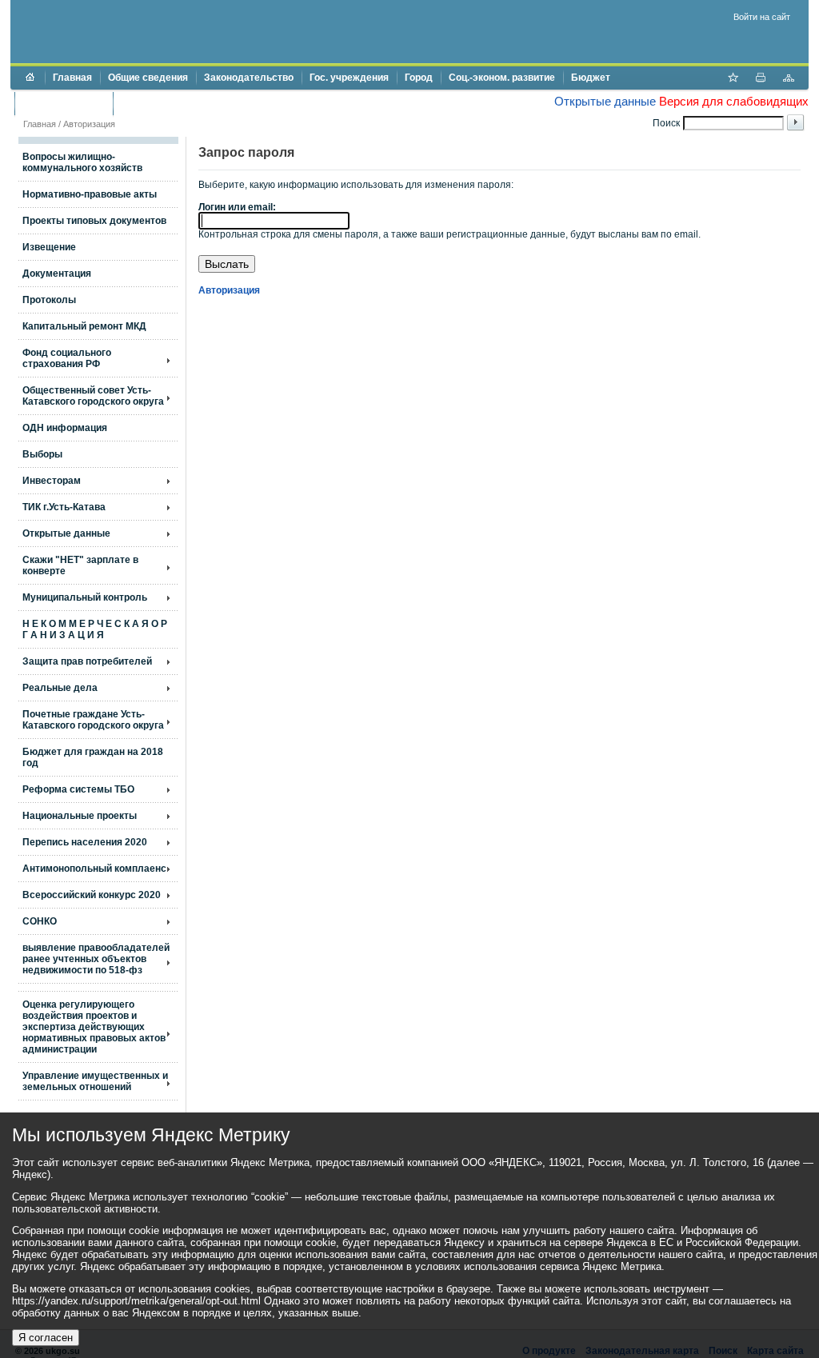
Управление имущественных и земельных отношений (95, 1081)
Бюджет (590, 77)
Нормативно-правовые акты (89, 194)
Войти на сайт (761, 17)
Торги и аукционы (63, 103)
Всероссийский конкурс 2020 (91, 895)
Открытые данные (605, 101)
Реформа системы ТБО (78, 789)
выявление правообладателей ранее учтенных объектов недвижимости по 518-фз (96, 959)
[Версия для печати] (761, 79)
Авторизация (89, 124)
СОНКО (39, 921)
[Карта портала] (789, 79)
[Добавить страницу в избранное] (733, 79)
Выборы (42, 454)
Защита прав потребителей (87, 661)
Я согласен (45, 1338)
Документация (56, 273)
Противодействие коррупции (189, 103)
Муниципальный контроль (84, 597)
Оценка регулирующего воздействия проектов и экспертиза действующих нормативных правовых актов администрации (94, 1027)
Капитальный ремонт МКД (84, 326)
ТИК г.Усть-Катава (64, 507)
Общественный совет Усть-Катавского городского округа (93, 396)
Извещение (49, 247)
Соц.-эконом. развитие (502, 77)
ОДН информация (64, 427)
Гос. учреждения (349, 77)
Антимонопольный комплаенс (94, 868)
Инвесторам (51, 480)
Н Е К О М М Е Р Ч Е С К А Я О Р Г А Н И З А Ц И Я (94, 629)
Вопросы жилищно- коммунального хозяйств (82, 162)
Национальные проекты (79, 815)
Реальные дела (60, 687)
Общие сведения (148, 77)
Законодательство (249, 77)
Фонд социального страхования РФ (66, 358)
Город (419, 77)
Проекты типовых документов (94, 220)
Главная (72, 77)
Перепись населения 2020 (84, 842)
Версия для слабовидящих (734, 101)
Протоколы (49, 300)
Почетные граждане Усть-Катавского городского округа (93, 720)
